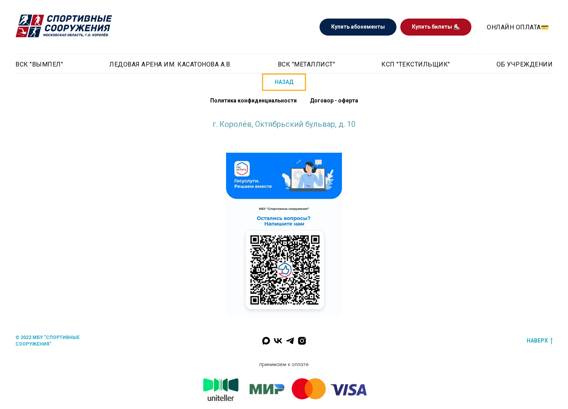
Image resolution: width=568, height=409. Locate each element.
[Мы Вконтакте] (278, 341)
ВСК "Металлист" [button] (306, 64)
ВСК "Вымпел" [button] (39, 64)
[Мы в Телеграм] (290, 341)
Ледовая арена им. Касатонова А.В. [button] (170, 64)
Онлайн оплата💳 (518, 27)
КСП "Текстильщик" (415, 64)
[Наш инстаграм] (302, 341)
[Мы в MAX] (266, 341)
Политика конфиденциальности (253, 100)
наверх (537, 340)
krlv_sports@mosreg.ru (284, 132)
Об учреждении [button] (525, 64)
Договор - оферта (334, 100)
